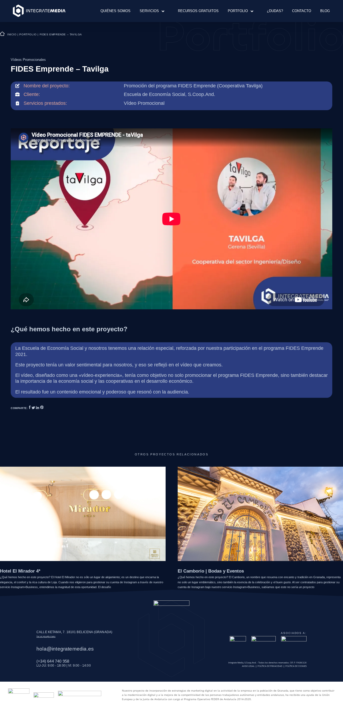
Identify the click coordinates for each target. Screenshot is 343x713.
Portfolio (238, 11)
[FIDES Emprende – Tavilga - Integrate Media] (39, 11)
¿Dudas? (275, 11)
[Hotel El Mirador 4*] (83, 513)
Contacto (301, 11)
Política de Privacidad (270, 666)
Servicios (149, 11)
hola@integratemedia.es (65, 649)
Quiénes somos (115, 11)
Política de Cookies (296, 666)
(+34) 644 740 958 (52, 661)
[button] (161, 11)
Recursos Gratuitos (198, 11)
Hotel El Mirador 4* (20, 571)
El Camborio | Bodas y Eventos (211, 571)
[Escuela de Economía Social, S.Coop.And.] (169, 94)
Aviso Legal (248, 666)
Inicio (12, 34)
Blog (325, 11)
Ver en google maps (45, 636)
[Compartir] (30, 408)
